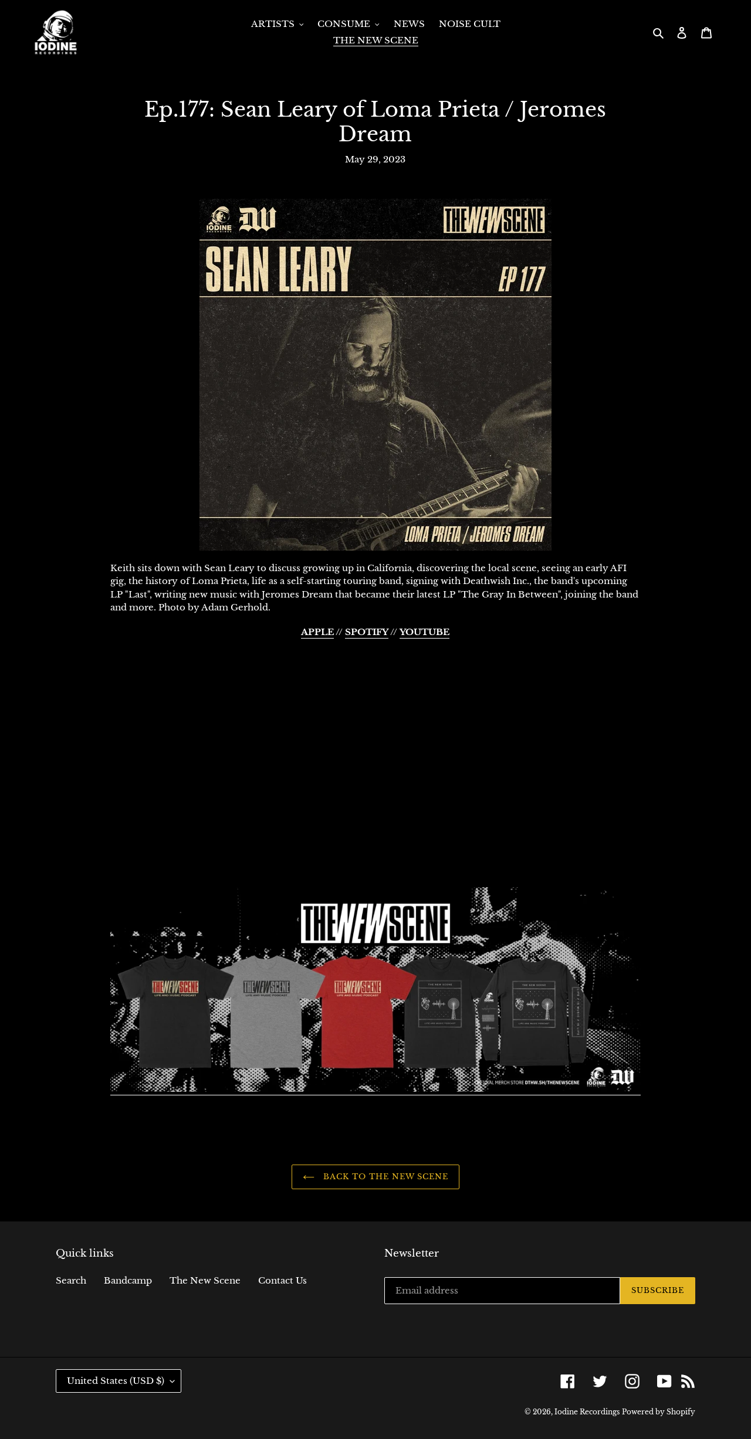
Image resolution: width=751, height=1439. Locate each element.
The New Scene (205, 1280)
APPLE (317, 631)
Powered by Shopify (658, 1411)
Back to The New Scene (384, 1177)
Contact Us (282, 1280)
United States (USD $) (115, 1380)
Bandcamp (128, 1280)
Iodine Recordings (587, 1411)
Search (71, 1280)
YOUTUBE (424, 631)
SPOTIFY (366, 631)
